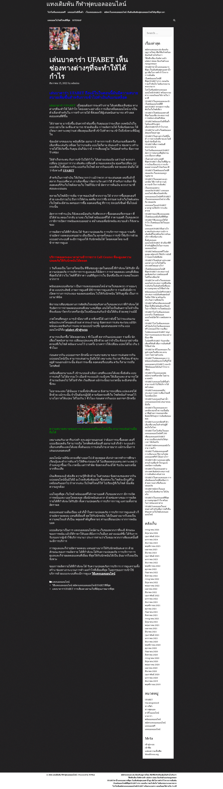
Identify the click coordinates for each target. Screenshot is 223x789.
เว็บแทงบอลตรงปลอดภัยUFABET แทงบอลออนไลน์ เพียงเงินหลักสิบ (157, 190)
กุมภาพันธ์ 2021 (152, 635)
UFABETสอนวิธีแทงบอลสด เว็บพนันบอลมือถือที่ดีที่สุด (157, 215)
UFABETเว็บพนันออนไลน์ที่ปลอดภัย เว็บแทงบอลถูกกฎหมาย (157, 173)
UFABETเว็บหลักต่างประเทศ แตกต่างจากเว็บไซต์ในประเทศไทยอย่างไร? (157, 263)
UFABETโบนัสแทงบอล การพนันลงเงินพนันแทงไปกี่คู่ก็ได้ (158, 359)
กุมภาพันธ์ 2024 (152, 536)
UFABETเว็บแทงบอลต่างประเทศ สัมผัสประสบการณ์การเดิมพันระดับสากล (157, 471)
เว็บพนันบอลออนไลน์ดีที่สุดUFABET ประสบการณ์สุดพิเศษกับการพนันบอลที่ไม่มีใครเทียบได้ (157, 273)
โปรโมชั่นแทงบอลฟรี (57, 12)
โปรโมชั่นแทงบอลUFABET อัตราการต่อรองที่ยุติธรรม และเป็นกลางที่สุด (157, 153)
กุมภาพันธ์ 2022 (152, 595)
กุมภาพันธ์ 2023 (152, 556)
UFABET (149, 699)
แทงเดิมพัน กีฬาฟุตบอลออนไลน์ (86, 4)
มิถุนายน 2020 (151, 661)
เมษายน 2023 (151, 549)
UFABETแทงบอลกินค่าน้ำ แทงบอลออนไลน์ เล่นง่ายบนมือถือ (157, 402)
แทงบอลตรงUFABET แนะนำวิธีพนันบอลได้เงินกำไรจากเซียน (158, 367)
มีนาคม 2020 (151, 671)
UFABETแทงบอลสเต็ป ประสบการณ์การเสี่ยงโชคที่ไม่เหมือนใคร (157, 393)
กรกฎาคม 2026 (152, 529)
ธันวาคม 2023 (151, 542)
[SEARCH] (174, 20)
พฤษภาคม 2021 (152, 625)
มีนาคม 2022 (151, 592)
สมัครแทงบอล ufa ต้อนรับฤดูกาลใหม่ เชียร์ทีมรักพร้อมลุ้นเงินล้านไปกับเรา (158, 52)
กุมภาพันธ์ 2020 (152, 674)
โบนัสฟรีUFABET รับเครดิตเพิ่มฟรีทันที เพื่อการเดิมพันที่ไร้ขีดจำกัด (157, 343)
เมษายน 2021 (151, 628)
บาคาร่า (148, 716)
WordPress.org (152, 754)
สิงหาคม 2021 (151, 615)
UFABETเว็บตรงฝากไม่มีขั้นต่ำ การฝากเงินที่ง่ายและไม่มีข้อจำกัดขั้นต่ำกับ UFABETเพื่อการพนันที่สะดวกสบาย (158, 141)
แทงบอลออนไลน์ (61, 581)
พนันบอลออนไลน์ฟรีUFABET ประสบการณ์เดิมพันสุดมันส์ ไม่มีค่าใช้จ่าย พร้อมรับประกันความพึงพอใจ (158, 295)
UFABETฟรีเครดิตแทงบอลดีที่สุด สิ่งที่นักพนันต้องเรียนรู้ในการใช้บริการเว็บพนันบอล (158, 306)
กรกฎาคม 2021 (152, 618)
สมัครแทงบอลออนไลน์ (155, 722)
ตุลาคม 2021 (151, 608)
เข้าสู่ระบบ (149, 744)
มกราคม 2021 (151, 638)
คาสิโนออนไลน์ (152, 712)
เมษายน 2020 (151, 667)
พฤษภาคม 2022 (152, 585)
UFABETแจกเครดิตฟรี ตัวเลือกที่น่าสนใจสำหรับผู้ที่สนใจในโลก (156, 424)
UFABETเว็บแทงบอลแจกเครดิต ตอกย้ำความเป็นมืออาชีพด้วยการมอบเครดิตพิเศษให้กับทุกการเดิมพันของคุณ (158, 413)
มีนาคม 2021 (151, 631)
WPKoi (92, 775)
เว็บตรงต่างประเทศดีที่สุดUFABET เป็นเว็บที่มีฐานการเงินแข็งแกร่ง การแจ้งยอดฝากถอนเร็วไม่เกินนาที (157, 163)
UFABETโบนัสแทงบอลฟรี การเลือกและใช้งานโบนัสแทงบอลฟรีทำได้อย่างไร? (156, 454)
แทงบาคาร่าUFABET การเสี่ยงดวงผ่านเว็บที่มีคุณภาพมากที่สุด (83, 588)
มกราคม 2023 (151, 559)
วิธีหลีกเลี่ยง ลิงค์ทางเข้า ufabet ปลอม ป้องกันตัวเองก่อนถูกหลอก (157, 61)
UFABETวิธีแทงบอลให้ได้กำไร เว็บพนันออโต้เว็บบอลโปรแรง (157, 222)
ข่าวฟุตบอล (150, 709)
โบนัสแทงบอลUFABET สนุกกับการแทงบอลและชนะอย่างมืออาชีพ (158, 335)
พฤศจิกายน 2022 (152, 565)
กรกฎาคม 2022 (152, 579)
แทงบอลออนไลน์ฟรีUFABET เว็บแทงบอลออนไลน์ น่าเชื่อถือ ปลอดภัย (158, 199)
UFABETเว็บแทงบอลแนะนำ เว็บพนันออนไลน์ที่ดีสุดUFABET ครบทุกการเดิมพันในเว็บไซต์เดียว (157, 105)
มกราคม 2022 (151, 598)
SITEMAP (76, 20)
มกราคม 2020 (151, 677)
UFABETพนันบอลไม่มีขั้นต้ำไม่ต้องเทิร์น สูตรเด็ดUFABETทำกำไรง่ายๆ (157, 124)
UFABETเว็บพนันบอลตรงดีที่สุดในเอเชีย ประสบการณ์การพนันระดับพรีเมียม (157, 115)
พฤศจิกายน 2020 (152, 644)
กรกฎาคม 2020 (152, 658)
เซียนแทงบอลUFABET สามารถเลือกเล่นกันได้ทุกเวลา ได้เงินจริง (156, 439)
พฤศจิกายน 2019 (152, 684)
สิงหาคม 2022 (151, 575)
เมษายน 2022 (151, 588)
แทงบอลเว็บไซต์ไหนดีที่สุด (59, 20)
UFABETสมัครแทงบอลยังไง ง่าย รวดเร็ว (157, 446)
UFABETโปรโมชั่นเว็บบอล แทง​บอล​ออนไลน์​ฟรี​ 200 (157, 432)
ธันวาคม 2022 (151, 562)
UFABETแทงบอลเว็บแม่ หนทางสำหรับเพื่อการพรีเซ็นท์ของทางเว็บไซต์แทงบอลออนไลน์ (158, 510)
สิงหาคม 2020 (151, 654)
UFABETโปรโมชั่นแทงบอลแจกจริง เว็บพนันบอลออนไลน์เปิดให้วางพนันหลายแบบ (158, 316)
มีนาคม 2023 (151, 552)
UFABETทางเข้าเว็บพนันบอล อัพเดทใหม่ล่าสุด (158, 131)
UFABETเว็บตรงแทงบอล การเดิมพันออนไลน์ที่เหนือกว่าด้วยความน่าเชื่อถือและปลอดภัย (158, 481)
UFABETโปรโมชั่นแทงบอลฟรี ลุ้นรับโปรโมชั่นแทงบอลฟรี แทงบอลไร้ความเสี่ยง (157, 326)
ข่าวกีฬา (148, 706)
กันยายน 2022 (151, 572)
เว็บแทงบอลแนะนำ (94, 12)
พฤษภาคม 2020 (152, 664)
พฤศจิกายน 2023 (152, 546)
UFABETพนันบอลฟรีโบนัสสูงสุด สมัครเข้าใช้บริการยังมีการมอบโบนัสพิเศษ (158, 254)
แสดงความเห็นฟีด (153, 751)
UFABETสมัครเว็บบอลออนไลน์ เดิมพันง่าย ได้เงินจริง (157, 491)
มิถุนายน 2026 (151, 533)
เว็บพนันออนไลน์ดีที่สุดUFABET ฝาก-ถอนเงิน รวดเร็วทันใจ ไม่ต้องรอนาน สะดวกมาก (157, 82)
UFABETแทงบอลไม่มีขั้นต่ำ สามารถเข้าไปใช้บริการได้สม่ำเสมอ (157, 384)
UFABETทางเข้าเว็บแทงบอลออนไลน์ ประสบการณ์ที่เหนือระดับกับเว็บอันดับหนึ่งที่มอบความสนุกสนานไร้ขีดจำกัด (158, 284)
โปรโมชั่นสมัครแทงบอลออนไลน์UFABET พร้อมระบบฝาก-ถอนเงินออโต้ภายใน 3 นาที (158, 93)
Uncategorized (152, 702)
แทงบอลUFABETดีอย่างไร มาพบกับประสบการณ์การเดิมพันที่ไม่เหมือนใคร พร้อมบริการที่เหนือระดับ (158, 232)
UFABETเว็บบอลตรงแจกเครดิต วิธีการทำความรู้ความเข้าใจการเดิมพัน (156, 182)
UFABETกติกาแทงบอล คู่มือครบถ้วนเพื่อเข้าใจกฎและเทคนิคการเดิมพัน (157, 463)
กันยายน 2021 (151, 611)
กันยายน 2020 (151, 651)
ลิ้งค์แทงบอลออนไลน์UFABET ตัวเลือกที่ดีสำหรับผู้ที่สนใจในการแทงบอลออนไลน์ (158, 244)
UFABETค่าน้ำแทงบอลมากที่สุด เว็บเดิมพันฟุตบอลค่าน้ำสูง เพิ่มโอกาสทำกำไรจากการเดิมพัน (158, 70)
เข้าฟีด (148, 747)
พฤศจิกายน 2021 (152, 605)
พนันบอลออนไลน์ (153, 719)
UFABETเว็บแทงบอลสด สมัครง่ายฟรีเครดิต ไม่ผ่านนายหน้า (157, 375)
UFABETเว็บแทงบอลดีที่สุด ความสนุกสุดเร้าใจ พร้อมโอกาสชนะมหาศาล (157, 500)
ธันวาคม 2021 (151, 602)
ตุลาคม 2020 (151, 648)
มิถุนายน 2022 (151, 582)
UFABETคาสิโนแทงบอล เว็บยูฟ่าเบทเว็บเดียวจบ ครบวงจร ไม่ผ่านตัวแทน (157, 352)
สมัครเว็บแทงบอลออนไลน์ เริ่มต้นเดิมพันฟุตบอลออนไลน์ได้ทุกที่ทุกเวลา (134, 12)
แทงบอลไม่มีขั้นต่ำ (76, 12)
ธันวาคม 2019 (151, 681)
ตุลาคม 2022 (151, 569)
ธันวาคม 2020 (151, 641)
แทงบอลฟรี (150, 725)
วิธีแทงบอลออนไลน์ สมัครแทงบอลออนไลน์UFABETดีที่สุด (81, 585)
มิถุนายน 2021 (151, 621)
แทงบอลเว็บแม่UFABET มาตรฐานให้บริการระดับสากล (156, 208)
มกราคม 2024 (151, 539)
